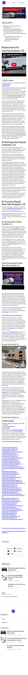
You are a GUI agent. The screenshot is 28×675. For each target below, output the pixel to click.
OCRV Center (7, 27)
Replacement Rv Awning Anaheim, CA (12, 26)
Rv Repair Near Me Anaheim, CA (10, 472)
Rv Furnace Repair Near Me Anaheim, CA (13, 30)
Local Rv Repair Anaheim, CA (9, 453)
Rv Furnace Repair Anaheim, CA (10, 449)
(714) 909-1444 (7, 84)
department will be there (14, 208)
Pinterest (19, 551)
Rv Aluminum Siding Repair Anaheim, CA (12, 463)
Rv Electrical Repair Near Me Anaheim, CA (12, 505)
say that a (12, 328)
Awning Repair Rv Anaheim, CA (10, 456)
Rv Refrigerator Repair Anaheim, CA (12, 29)
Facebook (19, 548)
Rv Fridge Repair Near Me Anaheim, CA (12, 441)
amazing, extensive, (18, 430)
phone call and (13, 332)
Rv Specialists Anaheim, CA (9, 475)
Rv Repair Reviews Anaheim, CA (10, 492)
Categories (22, 2)
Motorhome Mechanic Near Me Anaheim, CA (13, 483)
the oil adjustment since (14, 243)
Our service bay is (6, 213)
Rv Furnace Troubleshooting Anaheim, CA (12, 458)
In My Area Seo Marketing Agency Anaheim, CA (14, 528)
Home (13, 2)
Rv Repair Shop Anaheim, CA (12, 38)
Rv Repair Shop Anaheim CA (11, 9)
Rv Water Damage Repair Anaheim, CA (12, 477)
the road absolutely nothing (14, 95)
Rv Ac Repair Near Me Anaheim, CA (11, 462)
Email (11, 553)
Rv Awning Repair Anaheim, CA (10, 447)
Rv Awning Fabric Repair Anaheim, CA (13, 32)
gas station (9, 162)
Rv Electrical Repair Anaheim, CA (10, 455)
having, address (16, 228)
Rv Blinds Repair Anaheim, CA (9, 450)
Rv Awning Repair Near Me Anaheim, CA (12, 481)
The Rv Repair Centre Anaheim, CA (13, 36)
